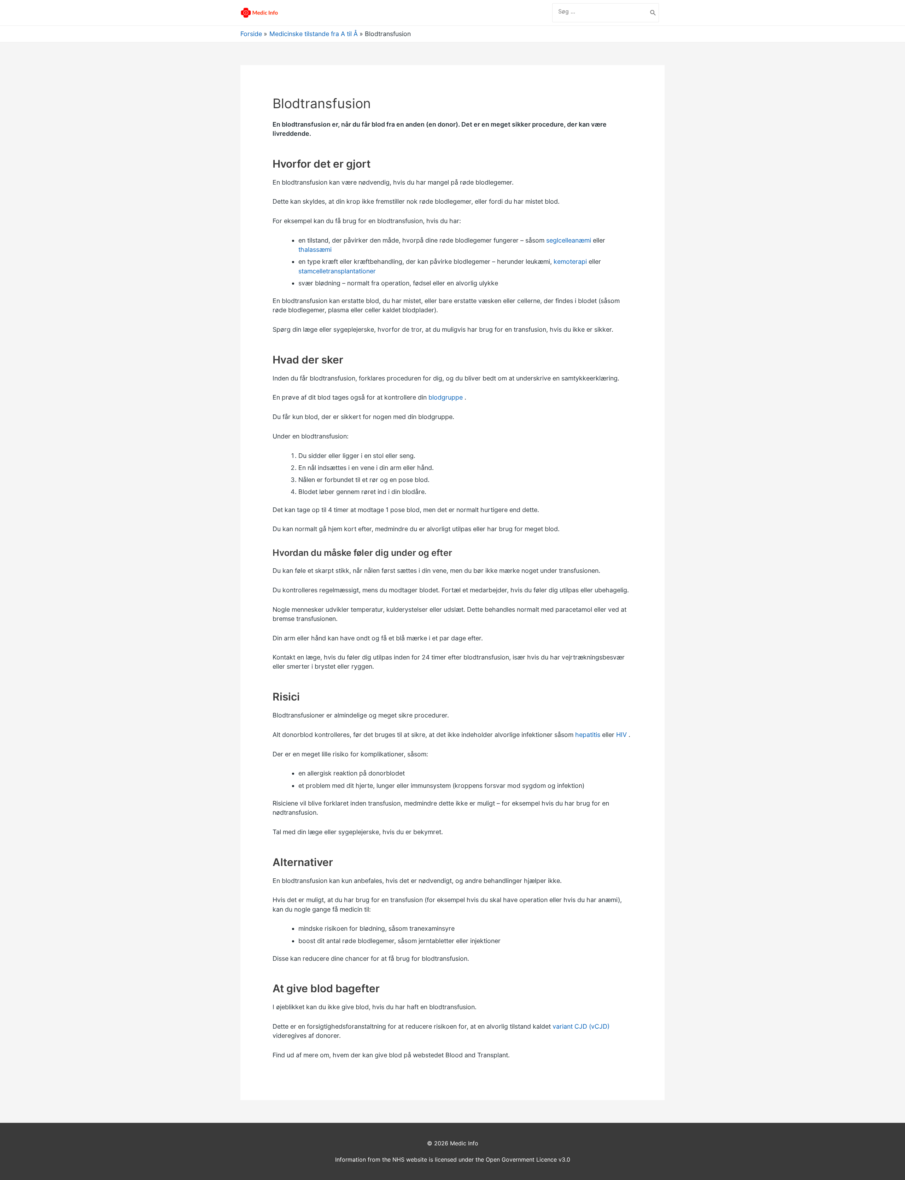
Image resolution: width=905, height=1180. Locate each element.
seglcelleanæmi (568, 240)
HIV (621, 734)
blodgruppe (445, 397)
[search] (600, 11)
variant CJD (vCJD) (581, 1026)
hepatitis (587, 734)
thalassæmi (315, 249)
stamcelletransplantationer (337, 271)
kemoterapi (570, 261)
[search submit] (653, 13)
